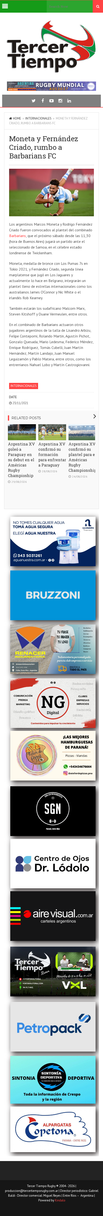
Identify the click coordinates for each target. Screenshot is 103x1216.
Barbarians (17, 235)
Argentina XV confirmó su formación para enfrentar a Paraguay (52, 454)
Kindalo (60, 1200)
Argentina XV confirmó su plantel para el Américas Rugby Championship (83, 457)
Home (17, 118)
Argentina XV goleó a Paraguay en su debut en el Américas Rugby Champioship (21, 459)
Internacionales (38, 118)
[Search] (98, 6)
